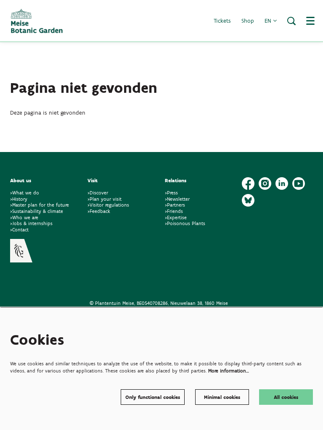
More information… (228, 370)
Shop (247, 20)
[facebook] (248, 183)
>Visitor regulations (108, 205)
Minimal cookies (222, 397)
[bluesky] (248, 200)
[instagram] (265, 183)
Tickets (222, 20)
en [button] (269, 21)
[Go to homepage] (36, 21)
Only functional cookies (152, 397)
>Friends (174, 211)
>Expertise (176, 217)
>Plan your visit (104, 199)
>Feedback (98, 211)
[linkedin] (281, 183)
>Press (171, 192)
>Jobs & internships (31, 223)
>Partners (175, 205)
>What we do (26, 192)
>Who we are (24, 217)
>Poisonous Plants (185, 223)
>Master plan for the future (39, 205)
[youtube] (298, 183)
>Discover (97, 192)
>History (18, 199)
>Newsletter (177, 199)
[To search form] (291, 21)
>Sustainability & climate (36, 211)
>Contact (19, 229)
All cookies (286, 397)
